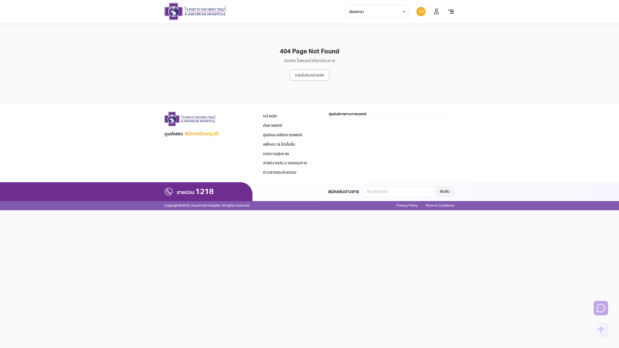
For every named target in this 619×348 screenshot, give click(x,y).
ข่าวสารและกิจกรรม (279, 172)
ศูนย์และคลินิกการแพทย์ (282, 135)
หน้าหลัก (270, 116)
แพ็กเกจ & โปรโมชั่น (279, 144)
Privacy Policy (407, 205)
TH (421, 11)
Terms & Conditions (440, 205)
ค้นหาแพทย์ (272, 125)
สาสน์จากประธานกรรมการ (285, 163)
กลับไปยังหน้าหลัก (309, 75)
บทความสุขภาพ (276, 154)
